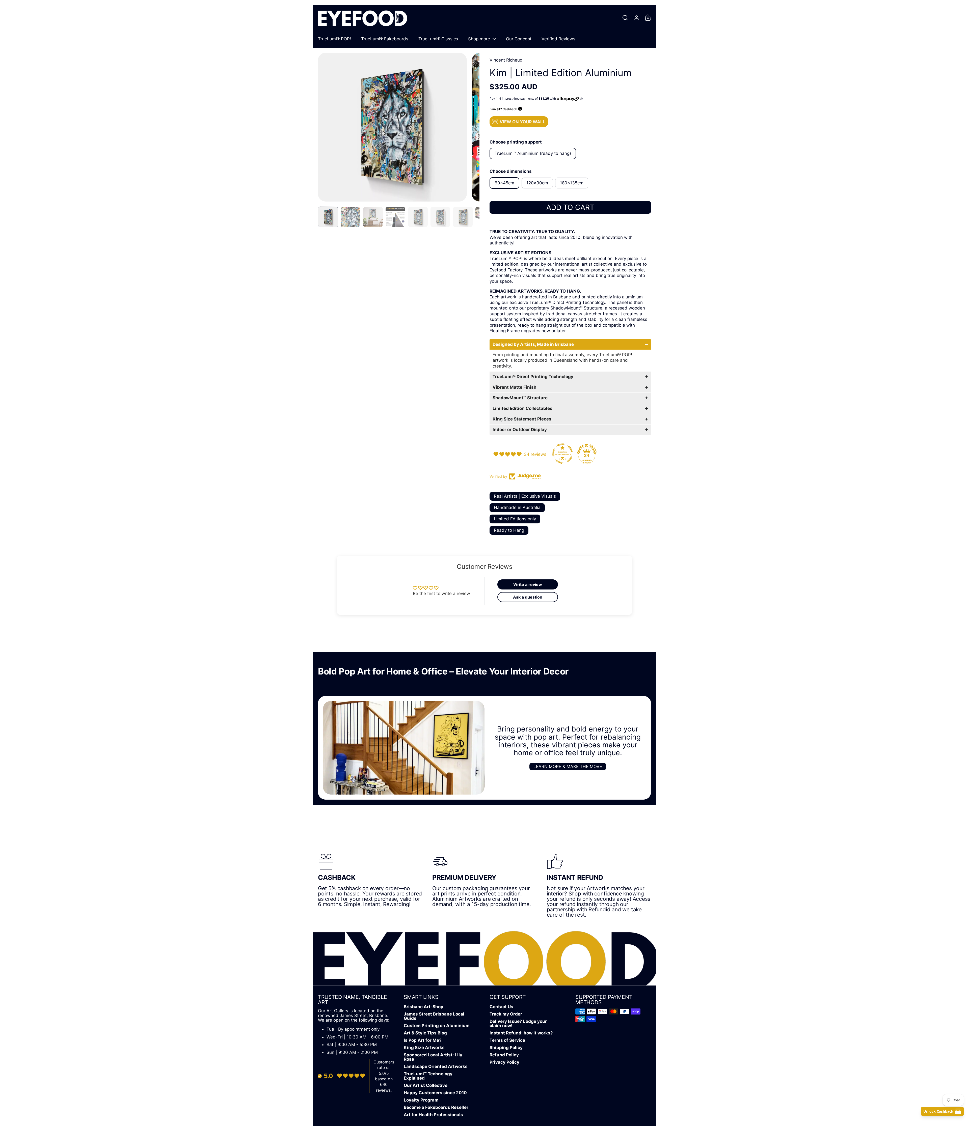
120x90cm (537, 182)
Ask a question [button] (527, 597)
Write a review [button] (527, 584)
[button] (625, 17)
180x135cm (571, 182)
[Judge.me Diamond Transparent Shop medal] (562, 453)
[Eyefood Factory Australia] (362, 17)
